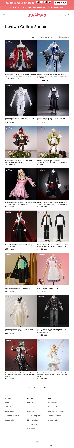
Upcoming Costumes (56, 411)
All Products (9, 407)
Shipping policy (38, 447)
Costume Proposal (33, 416)
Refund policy (40, 445)
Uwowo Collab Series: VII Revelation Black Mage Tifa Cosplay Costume (51, 119)
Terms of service (62, 445)
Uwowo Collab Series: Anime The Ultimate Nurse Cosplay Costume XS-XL (51, 288)
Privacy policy (51, 445)
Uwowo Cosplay (17, 445)
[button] (4, 15)
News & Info (9, 420)
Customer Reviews (12, 416)
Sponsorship (31, 411)
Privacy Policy (53, 420)
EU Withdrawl (31, 429)
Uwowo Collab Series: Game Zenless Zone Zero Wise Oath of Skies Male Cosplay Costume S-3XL (51, 330)
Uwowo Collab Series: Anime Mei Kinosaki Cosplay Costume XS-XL (19, 330)
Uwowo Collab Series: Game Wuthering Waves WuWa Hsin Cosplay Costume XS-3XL (21, 75)
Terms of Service (54, 416)
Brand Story (9, 411)
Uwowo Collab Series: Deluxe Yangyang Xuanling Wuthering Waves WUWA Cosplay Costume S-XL (52, 76)
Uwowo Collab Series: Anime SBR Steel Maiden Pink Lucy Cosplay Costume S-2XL (21, 203)
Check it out (60, 3)
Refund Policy (31, 424)
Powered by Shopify (28, 445)
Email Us (29, 403)
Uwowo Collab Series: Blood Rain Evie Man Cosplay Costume (19, 119)
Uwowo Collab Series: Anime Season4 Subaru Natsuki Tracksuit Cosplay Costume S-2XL (53, 245)
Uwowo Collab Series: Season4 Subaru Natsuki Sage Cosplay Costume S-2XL (18, 288)
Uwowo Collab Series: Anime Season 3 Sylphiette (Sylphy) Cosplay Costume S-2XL (52, 161)
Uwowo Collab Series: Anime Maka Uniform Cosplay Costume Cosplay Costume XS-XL (52, 203)
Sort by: (35, 37)
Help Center (31, 407)
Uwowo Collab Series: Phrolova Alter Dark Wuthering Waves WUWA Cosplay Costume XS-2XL (20, 374)
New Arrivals (53, 407)
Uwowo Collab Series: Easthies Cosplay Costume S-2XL (18, 245)
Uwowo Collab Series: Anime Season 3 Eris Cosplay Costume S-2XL (19, 161)
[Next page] (50, 388)
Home (7, 403)
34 (45, 388)
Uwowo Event (53, 403)
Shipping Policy (32, 420)
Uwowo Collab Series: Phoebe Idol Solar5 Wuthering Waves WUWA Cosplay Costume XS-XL (52, 374)
